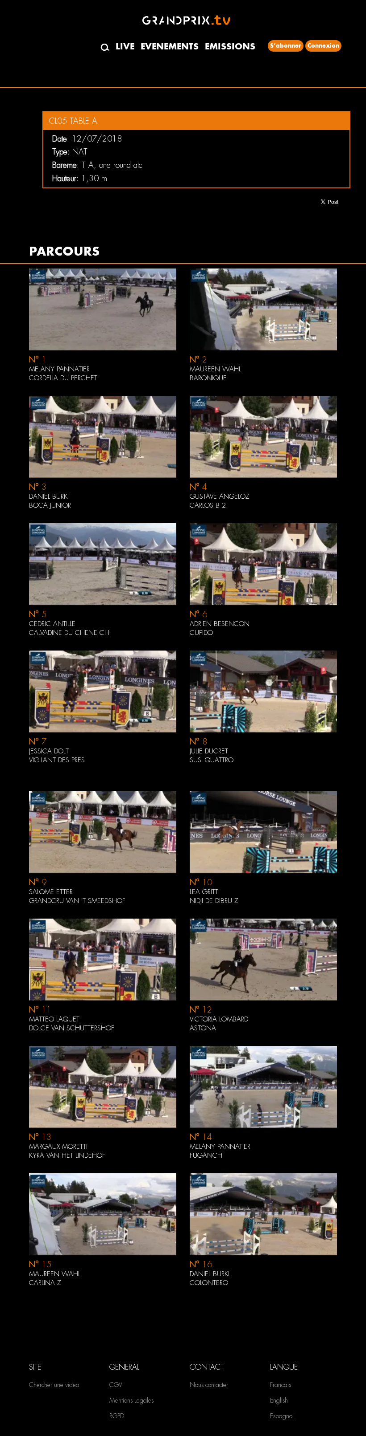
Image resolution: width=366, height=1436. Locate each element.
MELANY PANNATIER (59, 369)
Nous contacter (209, 1385)
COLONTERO (209, 1282)
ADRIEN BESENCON (220, 623)
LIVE (125, 46)
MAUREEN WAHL (215, 369)
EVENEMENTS (170, 46)
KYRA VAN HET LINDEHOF (67, 1155)
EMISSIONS (230, 46)
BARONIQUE (208, 378)
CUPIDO (201, 632)
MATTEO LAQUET (54, 1019)
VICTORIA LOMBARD (219, 1019)
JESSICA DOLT (49, 751)
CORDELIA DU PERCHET (63, 378)
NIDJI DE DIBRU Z (214, 900)
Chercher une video (54, 1385)
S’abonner (285, 45)
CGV (115, 1385)
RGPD (116, 1416)
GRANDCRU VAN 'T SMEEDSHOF (77, 900)
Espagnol (282, 1416)
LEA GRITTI (205, 891)
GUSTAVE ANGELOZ (220, 496)
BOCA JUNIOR (50, 505)
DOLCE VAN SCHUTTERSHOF (71, 1028)
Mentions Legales (131, 1400)
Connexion (323, 45)
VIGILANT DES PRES (57, 760)
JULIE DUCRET (209, 751)
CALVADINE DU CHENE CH (69, 632)
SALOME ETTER (51, 891)
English (279, 1400)
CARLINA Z (45, 1282)
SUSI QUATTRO (211, 760)
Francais (280, 1385)
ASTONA (203, 1028)
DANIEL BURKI (49, 496)
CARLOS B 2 (208, 505)
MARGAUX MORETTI (58, 1146)
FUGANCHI (207, 1155)
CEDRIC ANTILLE (52, 623)
